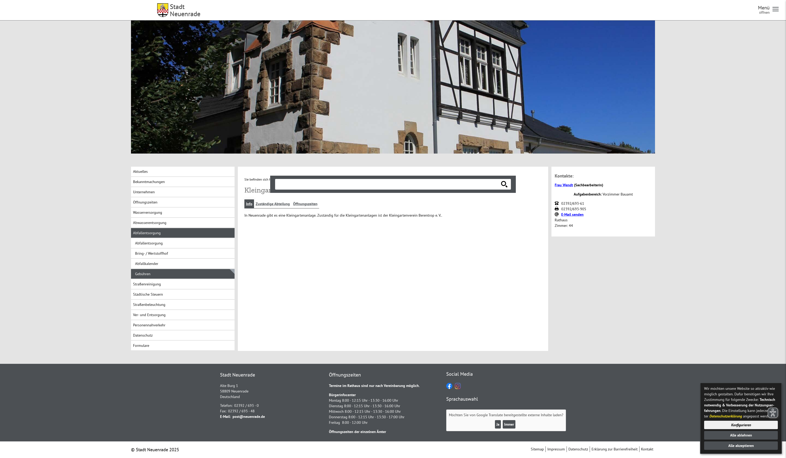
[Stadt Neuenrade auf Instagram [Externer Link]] (458, 387)
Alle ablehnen (741, 435)
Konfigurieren (741, 425)
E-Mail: (225, 416)
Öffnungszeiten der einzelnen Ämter (357, 431)
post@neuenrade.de (249, 416)
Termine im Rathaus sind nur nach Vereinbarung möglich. (374, 385)
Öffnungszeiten (305, 203)
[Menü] (777, 8)
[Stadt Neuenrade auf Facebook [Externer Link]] (449, 387)
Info (249, 203)
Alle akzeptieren (741, 445)
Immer (509, 424)
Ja (497, 424)
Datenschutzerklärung (725, 416)
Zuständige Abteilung (273, 203)
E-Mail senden (572, 214)
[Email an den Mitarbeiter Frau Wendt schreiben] (557, 214)
